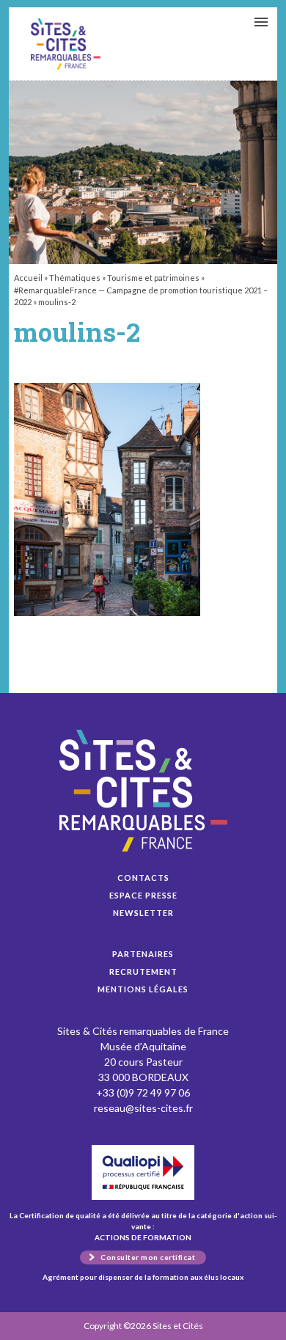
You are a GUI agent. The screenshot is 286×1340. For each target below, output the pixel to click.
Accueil (28, 277)
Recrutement (143, 971)
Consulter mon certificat (147, 1257)
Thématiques (74, 277)
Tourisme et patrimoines (153, 277)
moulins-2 (65, 44)
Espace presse (143, 895)
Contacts (143, 877)
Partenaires (143, 954)
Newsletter (143, 913)
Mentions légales (143, 989)
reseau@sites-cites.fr (143, 1108)
